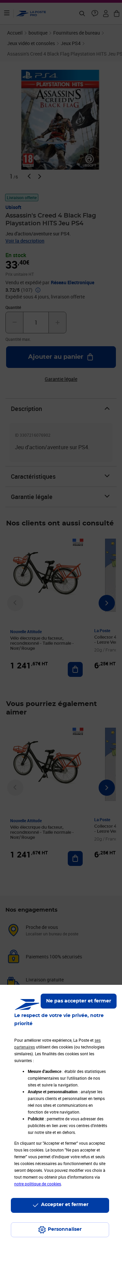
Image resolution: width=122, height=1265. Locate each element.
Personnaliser (65, 1229)
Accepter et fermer (64, 1204)
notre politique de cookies (37, 1183)
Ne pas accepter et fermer (78, 1001)
